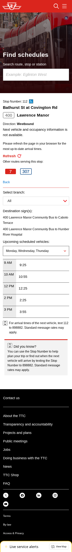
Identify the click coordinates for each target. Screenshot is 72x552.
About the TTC (14, 416)
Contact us (11, 398)
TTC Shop (11, 475)
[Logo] (12, 6)
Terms (7, 515)
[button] (59, 547)
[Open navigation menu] (64, 6)
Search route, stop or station (24, 64)
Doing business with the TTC (25, 458)
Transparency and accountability (28, 424)
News (7, 466)
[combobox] (36, 75)
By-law (7, 524)
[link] (5, 495)
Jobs (6, 450)
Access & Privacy (13, 533)
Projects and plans (17, 433)
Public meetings (15, 441)
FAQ (6, 483)
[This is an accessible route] (31, 101)
